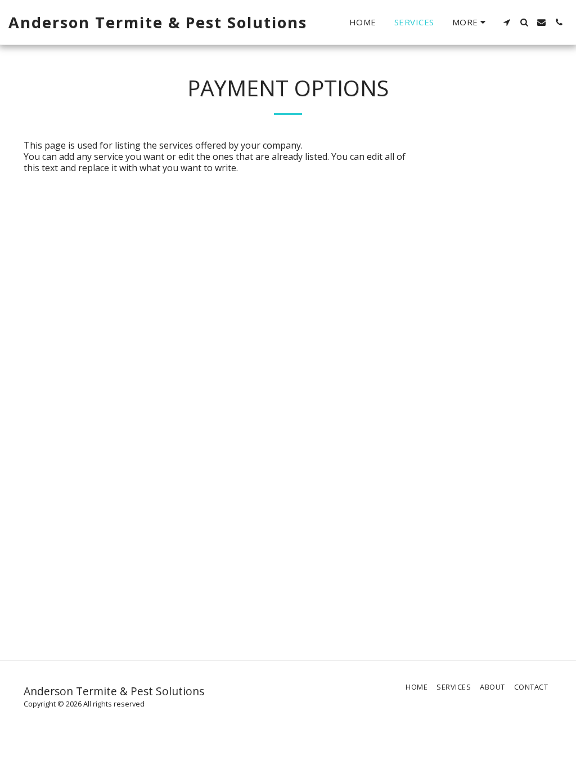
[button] (506, 22)
